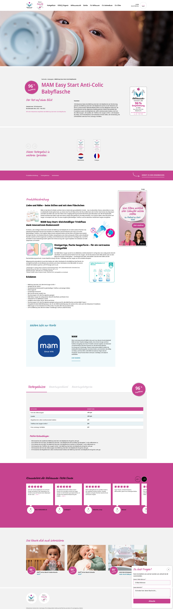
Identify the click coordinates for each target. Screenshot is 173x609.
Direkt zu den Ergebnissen (153, 175)
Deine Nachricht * (138, 587)
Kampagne (50, 79)
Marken (85, 5)
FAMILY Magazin (62, 5)
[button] (28, 146)
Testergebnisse (51, 5)
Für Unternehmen (107, 5)
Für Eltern (118, 5)
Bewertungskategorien (82, 387)
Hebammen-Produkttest (93, 304)
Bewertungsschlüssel (58, 387)
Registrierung (135, 6)
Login (137, 4)
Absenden (152, 601)
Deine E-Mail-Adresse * (139, 579)
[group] (81, 148)
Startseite (44, 79)
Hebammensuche (76, 5)
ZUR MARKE (76, 358)
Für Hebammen (94, 5)
